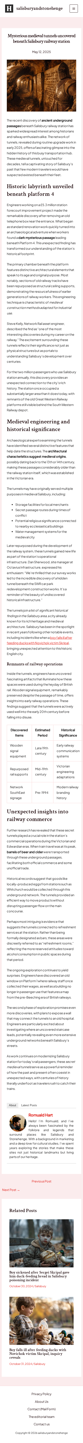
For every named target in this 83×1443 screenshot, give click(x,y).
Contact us (42, 1424)
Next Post (11, 1189)
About (12, 1105)
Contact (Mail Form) (41, 1409)
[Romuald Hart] (17, 1123)
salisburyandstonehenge (39, 8)
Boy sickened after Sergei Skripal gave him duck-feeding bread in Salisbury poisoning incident (39, 1276)
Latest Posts (29, 1105)
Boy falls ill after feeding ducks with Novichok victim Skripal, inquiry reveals (37, 1353)
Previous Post (42, 1181)
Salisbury (40, 1286)
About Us (41, 1401)
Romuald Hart (41, 1114)
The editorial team (41, 1417)
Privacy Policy (41, 1394)
